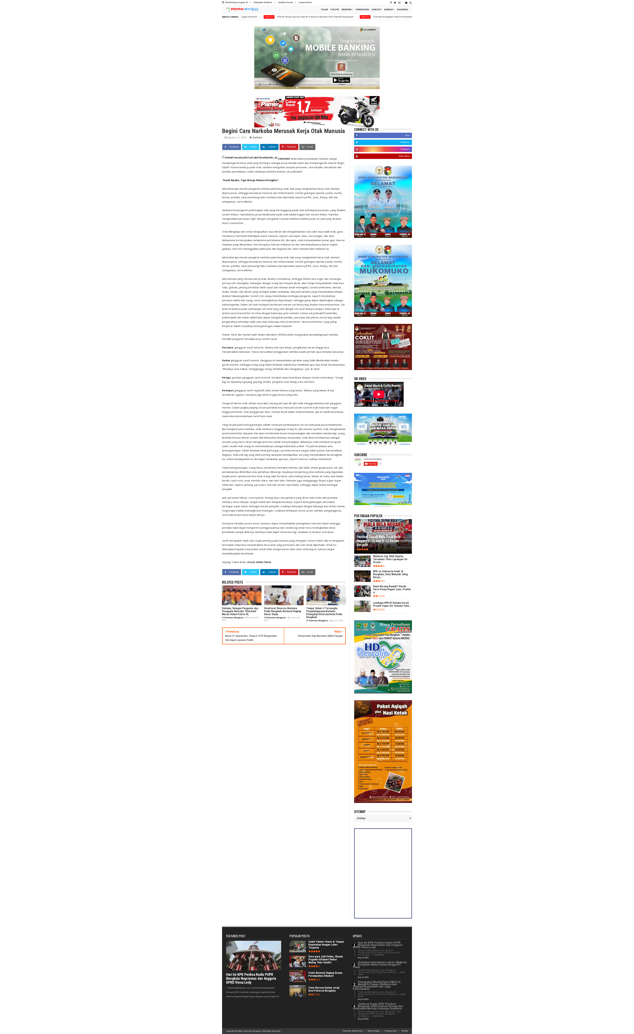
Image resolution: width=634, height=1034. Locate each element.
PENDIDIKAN (362, 9)
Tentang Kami (391, 1031)
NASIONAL (402, 9)
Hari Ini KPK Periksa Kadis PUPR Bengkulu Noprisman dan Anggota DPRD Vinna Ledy (251, 978)
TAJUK (324, 9)
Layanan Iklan (305, 2)
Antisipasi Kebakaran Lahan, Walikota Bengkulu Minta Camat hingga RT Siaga (380, 964)
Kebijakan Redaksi (263, 2)
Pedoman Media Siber (353, 1031)
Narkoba (257, 137)
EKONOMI (347, 9)
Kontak (405, 1031)
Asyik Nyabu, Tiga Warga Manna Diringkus (250, 180)
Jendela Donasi (285, 2)
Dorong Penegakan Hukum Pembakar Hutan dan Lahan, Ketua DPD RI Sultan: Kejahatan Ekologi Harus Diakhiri (326, 16)
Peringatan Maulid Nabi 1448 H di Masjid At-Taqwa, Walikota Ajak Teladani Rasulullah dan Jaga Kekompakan (377, 985)
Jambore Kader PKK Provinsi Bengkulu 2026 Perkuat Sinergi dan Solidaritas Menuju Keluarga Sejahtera (378, 1006)
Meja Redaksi (374, 1031)
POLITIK (335, 9)
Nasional (261, 16)
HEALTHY (376, 9)
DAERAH (388, 9)
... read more (377, 954)
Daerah (394, 16)
